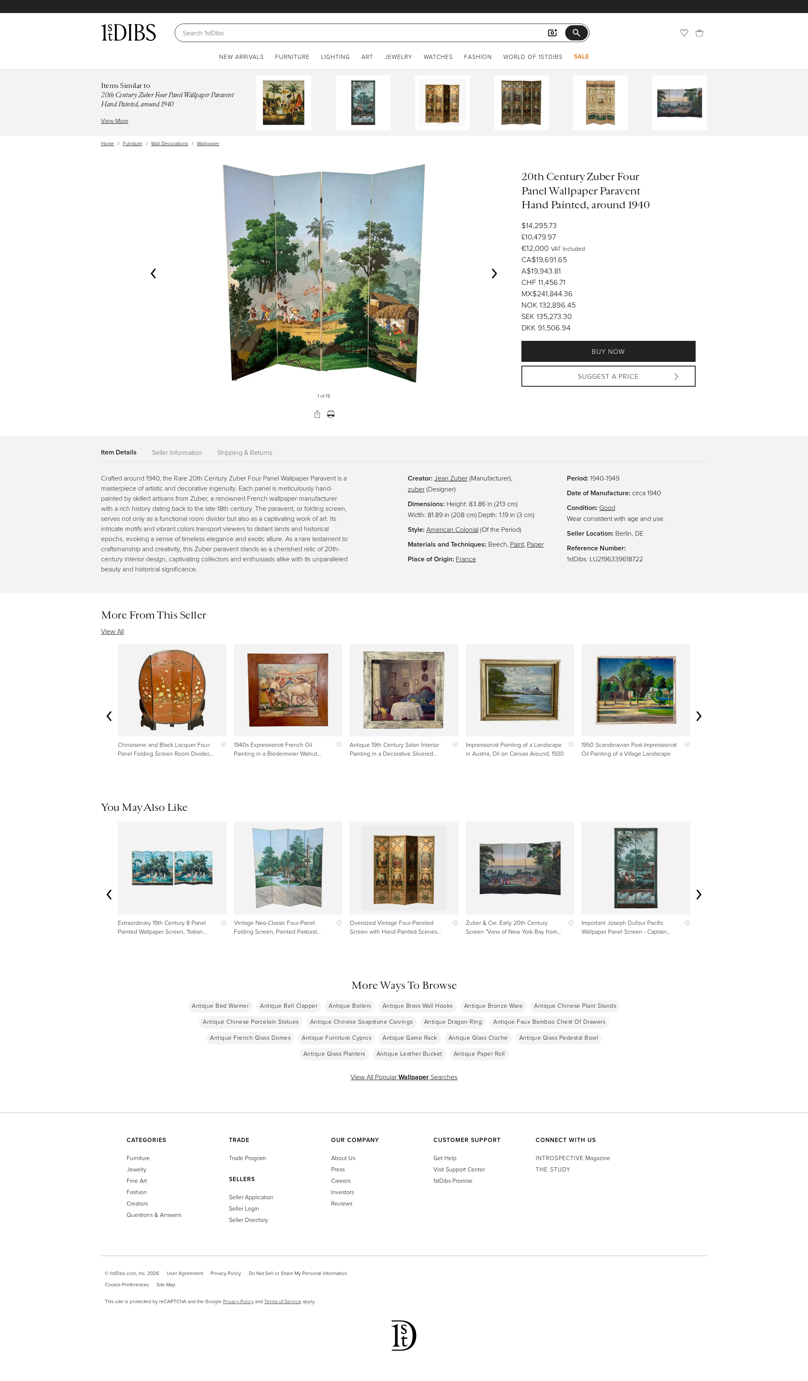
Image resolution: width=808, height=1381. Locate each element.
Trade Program (247, 1158)
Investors (342, 1192)
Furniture (292, 57)
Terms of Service (282, 1301)
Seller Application (251, 1197)
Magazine (573, 1158)
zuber (416, 489)
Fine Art (137, 1180)
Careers (341, 1180)
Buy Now (608, 351)
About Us (343, 1158)
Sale (581, 56)
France (466, 558)
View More (114, 121)
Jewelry (398, 57)
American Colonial (452, 529)
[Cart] (699, 33)
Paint (517, 544)
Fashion (478, 57)
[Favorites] (684, 33)
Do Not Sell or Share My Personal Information (298, 1273)
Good (607, 507)
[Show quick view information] (221, 744)
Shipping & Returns (244, 452)
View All (112, 631)
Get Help (445, 1158)
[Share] (317, 414)
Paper (535, 544)
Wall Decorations (169, 143)
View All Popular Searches (404, 1076)
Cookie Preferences (127, 1284)
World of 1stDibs (533, 57)
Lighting (335, 57)
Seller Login (244, 1208)
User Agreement (185, 1273)
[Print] (331, 414)
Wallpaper (208, 143)
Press (338, 1169)
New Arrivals (241, 57)
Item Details (119, 452)
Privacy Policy (225, 1273)
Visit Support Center (459, 1169)
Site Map (166, 1284)
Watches (438, 57)
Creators (137, 1203)
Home (107, 143)
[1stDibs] (128, 32)
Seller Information (177, 452)
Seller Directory (248, 1220)
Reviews (341, 1203)
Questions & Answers (154, 1215)
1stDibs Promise (453, 1180)
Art (367, 57)
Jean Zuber (451, 478)
